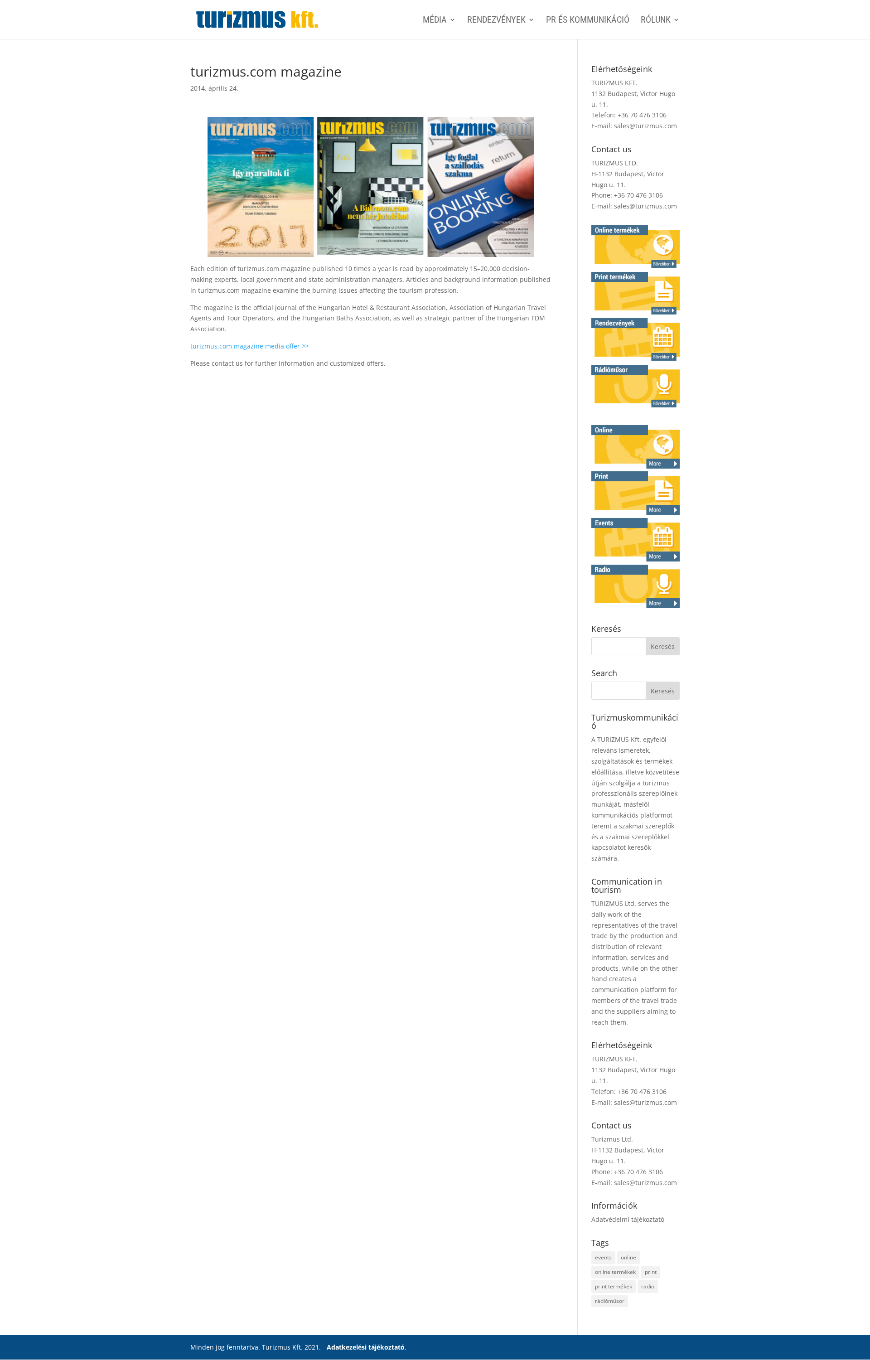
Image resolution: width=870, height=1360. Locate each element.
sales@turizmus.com (645, 125)
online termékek (615, 1272)
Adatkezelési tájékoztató (366, 1347)
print (651, 1272)
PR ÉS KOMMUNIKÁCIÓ (587, 20)
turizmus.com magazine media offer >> (249, 346)
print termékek (613, 1286)
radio (647, 1286)
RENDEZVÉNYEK (496, 20)
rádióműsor (609, 1301)
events (603, 1257)
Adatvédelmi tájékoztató (627, 1219)
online (628, 1257)
